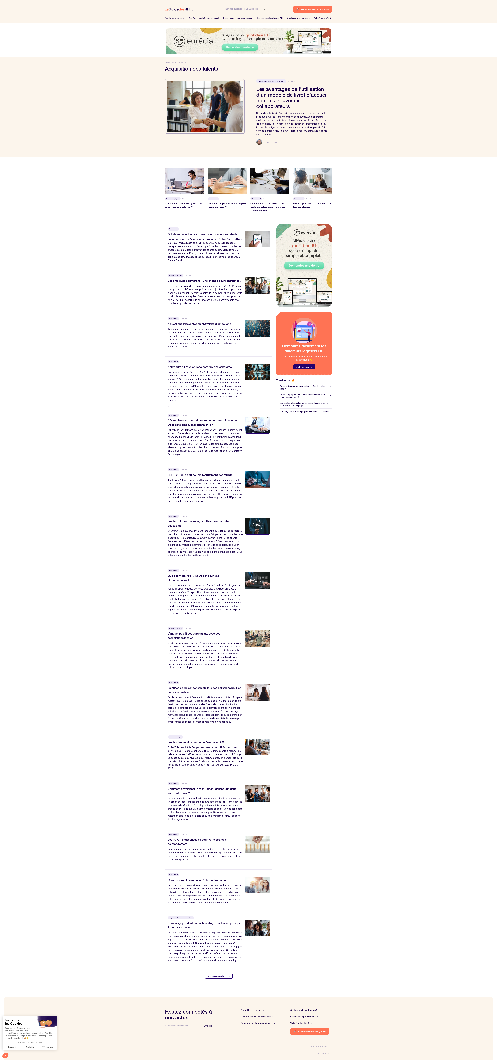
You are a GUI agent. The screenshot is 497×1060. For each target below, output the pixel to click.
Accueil (167, 62)
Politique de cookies (322, 1050)
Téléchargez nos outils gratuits (312, 9)
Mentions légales (323, 1053)
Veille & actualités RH (300, 1023)
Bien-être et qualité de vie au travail (257, 1016)
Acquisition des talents (251, 1010)
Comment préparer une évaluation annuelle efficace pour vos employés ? (303, 395)
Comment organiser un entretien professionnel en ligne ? (302, 387)
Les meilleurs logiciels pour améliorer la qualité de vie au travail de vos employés (304, 404)
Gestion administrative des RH (304, 1010)
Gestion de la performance (303, 1016)
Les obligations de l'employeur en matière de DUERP (304, 411)
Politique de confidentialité (320, 1046)
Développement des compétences (257, 1023)
